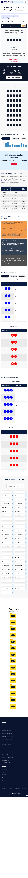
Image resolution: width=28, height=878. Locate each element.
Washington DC (21, 585)
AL (2, 492)
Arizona (6, 495)
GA (15, 507)
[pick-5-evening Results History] (8, 71)
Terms (3, 788)
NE (2, 542)
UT (15, 577)
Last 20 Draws (5, 138)
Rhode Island (19, 565)
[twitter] (12, 793)
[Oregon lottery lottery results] (12, 561)
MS (15, 534)
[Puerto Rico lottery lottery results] (12, 565)
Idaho (18, 511)
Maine (6, 526)
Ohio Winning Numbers (12, 16)
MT (15, 538)
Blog (3, 777)
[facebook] (9, 793)
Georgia (19, 507)
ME (2, 526)
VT (2, 581)
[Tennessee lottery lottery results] (12, 573)
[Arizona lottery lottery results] (12, 495)
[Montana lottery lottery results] (25, 538)
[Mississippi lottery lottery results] (25, 534)
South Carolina (7, 569)
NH (2, 546)
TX (15, 573)
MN (2, 534)
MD (16, 526)
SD (15, 569)
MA (2, 530)
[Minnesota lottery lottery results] (12, 534)
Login (3, 772)
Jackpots (4, 728)
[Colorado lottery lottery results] (25, 499)
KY (2, 523)
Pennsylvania (20, 561)
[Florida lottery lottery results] (12, 507)
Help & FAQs (5, 754)
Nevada (19, 542)
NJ (15, 546)
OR (2, 561)
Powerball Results (6, 730)
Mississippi (20, 534)
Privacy (10, 788)
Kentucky (6, 523)
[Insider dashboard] (23, 71)
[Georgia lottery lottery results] (25, 507)
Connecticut (6, 503)
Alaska (19, 492)
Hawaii (5, 511)
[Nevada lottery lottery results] (25, 542)
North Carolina (7, 554)
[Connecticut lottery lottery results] (12, 503)
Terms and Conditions (7, 757)
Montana (19, 538)
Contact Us (4, 769)
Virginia (19, 581)
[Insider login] (15, 71)
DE (15, 503)
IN (15, 515)
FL (2, 507)
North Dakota (20, 554)
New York (20, 550)
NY (15, 550)
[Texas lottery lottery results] (25, 573)
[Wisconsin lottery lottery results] (25, 588)
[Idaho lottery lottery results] (25, 511)
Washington (7, 585)
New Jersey (19, 546)
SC (2, 569)
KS (15, 519)
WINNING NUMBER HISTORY (14, 77)
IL (2, 515)
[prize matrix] (4, 70)
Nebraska (6, 542)
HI (2, 511)
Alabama (6, 492)
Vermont (6, 581)
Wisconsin (20, 588)
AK (15, 492)
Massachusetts (8, 530)
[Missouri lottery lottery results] (12, 538)
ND (15, 554)
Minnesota (7, 534)
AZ (2, 495)
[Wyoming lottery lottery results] (12, 592)
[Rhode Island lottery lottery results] (25, 565)
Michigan (19, 530)
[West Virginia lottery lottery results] (12, 588)
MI (15, 530)
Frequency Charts (22, 22)
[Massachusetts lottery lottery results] (12, 530)
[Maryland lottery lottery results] (25, 526)
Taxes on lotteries (6, 744)
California (6, 499)
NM (2, 550)
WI (15, 588)
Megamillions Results (7, 733)
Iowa (5, 519)
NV (15, 542)
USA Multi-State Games (7, 742)
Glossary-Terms (6, 762)
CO (15, 499)
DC (15, 585)
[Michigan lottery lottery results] (25, 530)
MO (2, 538)
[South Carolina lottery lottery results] (12, 569)
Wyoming (6, 592)
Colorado (19, 499)
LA (15, 523)
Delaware (20, 503)
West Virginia (7, 588)
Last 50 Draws (15, 138)
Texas (19, 573)
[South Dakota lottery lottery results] (25, 569)
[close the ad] (27, 795)
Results (4, 22)
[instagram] (15, 793)
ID (15, 511)
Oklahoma (20, 557)
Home (3, 16)
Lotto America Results (7, 736)
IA (2, 519)
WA (2, 585)
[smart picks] (11, 70)
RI (15, 565)
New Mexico (7, 550)
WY (2, 592)
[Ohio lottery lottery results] (12, 557)
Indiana (18, 515)
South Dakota (20, 569)
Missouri (6, 538)
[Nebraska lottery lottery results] (12, 542)
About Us (4, 752)
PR (2, 565)
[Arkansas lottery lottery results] (25, 495)
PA (15, 561)
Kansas (19, 519)
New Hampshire (8, 546)
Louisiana (19, 523)
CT (2, 503)
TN (2, 573)
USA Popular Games (7, 739)
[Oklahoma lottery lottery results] (25, 557)
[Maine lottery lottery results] (12, 526)
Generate (14, 164)
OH (2, 557)
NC (2, 554)
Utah (19, 577)
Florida (5, 507)
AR (15, 495)
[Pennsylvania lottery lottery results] (25, 561)
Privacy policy (5, 760)
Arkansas (19, 495)
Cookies (17, 788)
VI (2, 577)
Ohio (6, 557)
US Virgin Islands (7, 577)
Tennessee (7, 573)
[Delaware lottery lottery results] (25, 503)
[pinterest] (19, 793)
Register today (4, 180)
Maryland (20, 526)
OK (15, 557)
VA (15, 581)
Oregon (6, 561)
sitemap (24, 788)
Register (4, 774)
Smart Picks (11, 22)
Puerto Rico (6, 565)
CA (2, 499)
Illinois (5, 515)
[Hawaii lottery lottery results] (12, 511)
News (3, 780)
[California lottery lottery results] (12, 499)
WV (2, 588)
